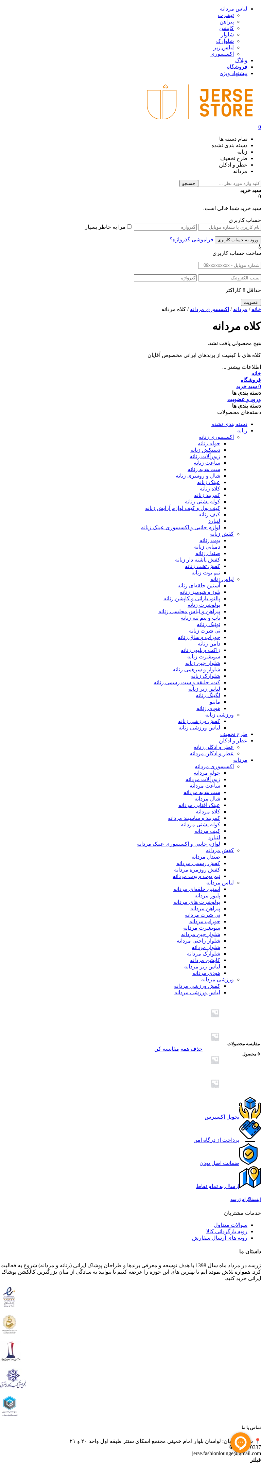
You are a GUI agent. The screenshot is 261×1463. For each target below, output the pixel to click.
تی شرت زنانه (204, 631)
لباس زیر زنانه (204, 689)
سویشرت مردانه (201, 928)
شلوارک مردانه (203, 954)
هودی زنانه (208, 708)
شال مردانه (207, 799)
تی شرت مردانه (202, 915)
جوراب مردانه (204, 921)
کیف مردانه (207, 831)
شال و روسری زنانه (198, 476)
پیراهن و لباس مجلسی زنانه (189, 611)
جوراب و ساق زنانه (199, 637)
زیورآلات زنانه (205, 456)
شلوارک (225, 41)
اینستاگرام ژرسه (245, 1199)
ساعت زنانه (207, 463)
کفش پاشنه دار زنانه (197, 560)
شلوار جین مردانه (200, 934)
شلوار (227, 34)
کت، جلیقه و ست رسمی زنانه (187, 682)
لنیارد (214, 521)
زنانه (242, 430)
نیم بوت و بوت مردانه (196, 876)
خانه (256, 309)
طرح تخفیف (233, 734)
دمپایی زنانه (207, 547)
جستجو (188, 183)
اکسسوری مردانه (209, 309)
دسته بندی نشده (229, 424)
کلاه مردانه (208, 811)
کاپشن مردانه (205, 960)
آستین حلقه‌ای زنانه (198, 585)
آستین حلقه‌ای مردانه (196, 889)
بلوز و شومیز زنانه (200, 592)
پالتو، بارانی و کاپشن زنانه (191, 598)
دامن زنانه (209, 644)
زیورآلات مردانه (203, 779)
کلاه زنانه (210, 489)
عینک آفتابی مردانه (199, 805)
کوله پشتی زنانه (202, 501)
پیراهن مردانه (205, 908)
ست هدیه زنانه (204, 469)
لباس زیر (223, 47)
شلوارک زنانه (205, 676)
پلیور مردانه (207, 895)
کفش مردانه (220, 850)
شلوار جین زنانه (202, 663)
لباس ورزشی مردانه (197, 992)
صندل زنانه (207, 553)
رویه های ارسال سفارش (219, 1238)
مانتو (215, 702)
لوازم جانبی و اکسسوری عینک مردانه (178, 844)
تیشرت (226, 15)
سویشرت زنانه (203, 656)
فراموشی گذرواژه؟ (191, 239)
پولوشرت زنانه (204, 605)
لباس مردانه (233, 9)
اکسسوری (222, 54)
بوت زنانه (209, 540)
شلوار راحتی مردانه (198, 941)
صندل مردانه (205, 857)
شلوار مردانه (206, 947)
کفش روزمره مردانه (197, 870)
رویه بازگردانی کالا (226, 1231)
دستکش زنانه (205, 450)
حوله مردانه (207, 773)
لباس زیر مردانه (202, 966)
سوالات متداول (230, 1225)
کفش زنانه (222, 534)
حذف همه (191, 1049)
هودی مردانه (206, 973)
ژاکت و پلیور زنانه (200, 650)
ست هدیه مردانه (202, 792)
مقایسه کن (166, 1049)
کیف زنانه (209, 514)
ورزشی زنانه (219, 715)
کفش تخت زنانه (202, 566)
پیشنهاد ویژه (233, 73)
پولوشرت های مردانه (196, 902)
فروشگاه (237, 67)
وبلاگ (241, 60)
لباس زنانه (222, 579)
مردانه (240, 309)
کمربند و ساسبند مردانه (194, 818)
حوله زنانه (209, 443)
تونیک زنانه (208, 624)
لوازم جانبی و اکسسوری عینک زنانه (180, 527)
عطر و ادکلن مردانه (212, 753)
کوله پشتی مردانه (200, 824)
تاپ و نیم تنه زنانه (200, 618)
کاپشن (226, 28)
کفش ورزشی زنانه (199, 721)
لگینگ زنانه (208, 695)
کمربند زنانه (207, 495)
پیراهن (227, 21)
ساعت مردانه (205, 786)
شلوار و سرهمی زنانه (196, 669)
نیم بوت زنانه (205, 572)
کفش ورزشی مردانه (197, 986)
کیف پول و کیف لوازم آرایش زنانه (182, 508)
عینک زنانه (208, 482)
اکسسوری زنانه (216, 437)
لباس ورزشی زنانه (199, 727)
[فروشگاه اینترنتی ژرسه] (200, 121)
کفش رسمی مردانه (198, 863)
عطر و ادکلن (233, 740)
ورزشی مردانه (217, 979)
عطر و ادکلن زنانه (214, 747)
